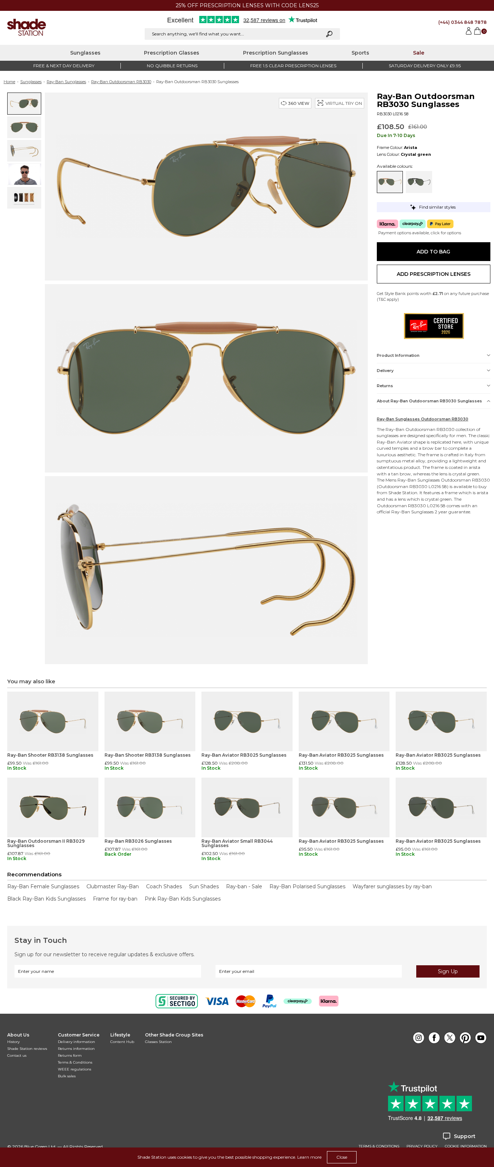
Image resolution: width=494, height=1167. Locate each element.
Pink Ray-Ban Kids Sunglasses (183, 898)
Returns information (76, 1048)
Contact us (16, 1055)
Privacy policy (422, 1146)
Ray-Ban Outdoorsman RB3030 (121, 81)
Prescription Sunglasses (275, 53)
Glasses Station (158, 1041)
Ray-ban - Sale (244, 886)
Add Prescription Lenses (433, 274)
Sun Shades (204, 886)
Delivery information (76, 1041)
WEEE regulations (74, 1069)
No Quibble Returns (172, 65)
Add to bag (433, 251)
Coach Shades (164, 886)
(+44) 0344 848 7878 (462, 22)
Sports (360, 53)
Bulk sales (67, 1076)
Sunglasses (85, 53)
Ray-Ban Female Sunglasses (43, 886)
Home (9, 81)
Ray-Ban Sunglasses (66, 81)
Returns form (70, 1055)
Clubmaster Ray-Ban (112, 886)
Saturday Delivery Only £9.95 (425, 65)
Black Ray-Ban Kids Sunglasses (46, 898)
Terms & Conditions (75, 1062)
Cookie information (466, 1146)
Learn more (309, 1157)
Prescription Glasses (171, 53)
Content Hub (122, 1041)
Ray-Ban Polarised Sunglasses (307, 886)
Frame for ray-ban (115, 898)
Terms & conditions (379, 1146)
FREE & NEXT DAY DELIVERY (63, 65)
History (13, 1041)
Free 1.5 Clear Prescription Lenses (293, 65)
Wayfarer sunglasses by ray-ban (392, 886)
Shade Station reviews (27, 1048)
